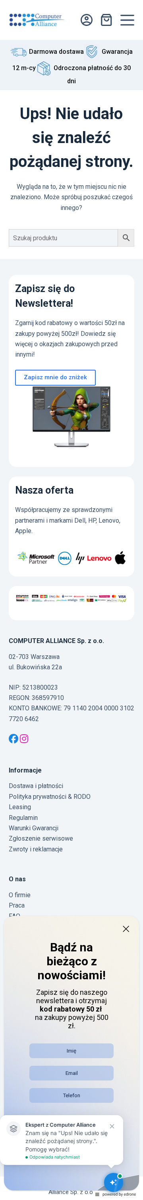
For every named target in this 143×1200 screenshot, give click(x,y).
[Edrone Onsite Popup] (71, 600)
